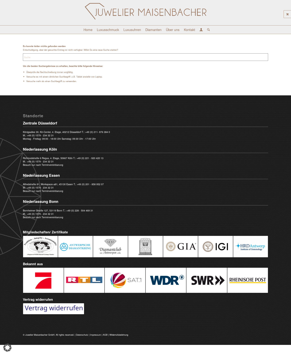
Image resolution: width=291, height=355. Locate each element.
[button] (7, 347)
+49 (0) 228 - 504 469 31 (79, 210)
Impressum (95, 334)
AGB (105, 334)
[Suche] (207, 29)
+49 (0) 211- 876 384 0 (97, 132)
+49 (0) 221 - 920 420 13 (90, 158)
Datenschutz (82, 334)
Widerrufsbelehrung (118, 334)
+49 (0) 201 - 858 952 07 (90, 184)
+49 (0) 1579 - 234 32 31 (40, 135)
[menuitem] (88, 29)
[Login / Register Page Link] (201, 30)
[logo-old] (145, 14)
